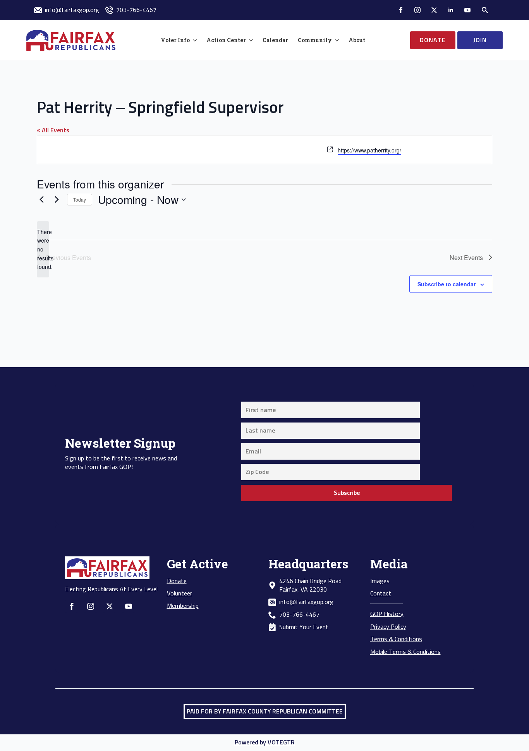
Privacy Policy (388, 627)
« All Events (53, 130)
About (357, 40)
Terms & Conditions (396, 639)
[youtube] (467, 10)
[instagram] (417, 10)
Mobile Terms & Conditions (405, 652)
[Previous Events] (41, 199)
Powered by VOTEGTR (265, 742)
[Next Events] (56, 199)
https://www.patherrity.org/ (369, 150)
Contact (380, 593)
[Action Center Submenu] (249, 40)
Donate (177, 581)
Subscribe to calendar (446, 284)
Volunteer (179, 593)
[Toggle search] (485, 10)
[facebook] (400, 10)
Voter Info (175, 40)
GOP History (387, 614)
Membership (183, 606)
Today (79, 199)
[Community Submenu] (335, 40)
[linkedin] (450, 10)
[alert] (43, 249)
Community (315, 40)
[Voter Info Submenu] (193, 40)
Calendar (275, 40)
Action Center (226, 40)
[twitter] (434, 10)
